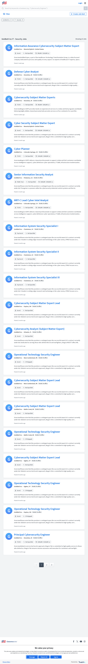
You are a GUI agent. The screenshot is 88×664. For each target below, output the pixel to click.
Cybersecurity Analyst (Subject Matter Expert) (39, 328)
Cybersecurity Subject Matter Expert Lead (37, 303)
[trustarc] (82, 662)
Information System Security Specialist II (36, 251)
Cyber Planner (22, 148)
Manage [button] (32, 657)
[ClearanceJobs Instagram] (84, 641)
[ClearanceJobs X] (77, 641)
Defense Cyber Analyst (26, 71)
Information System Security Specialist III (37, 277)
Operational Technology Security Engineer (37, 354)
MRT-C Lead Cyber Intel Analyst (31, 200)
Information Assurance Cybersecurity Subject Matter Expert (46, 46)
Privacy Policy (6, 662)
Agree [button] (56, 657)
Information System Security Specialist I (36, 226)
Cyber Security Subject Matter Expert (34, 123)
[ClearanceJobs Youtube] (81, 641)
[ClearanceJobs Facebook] (73, 641)
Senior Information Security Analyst (33, 174)
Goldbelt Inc (18, 49)
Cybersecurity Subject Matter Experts (34, 97)
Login (80, 3)
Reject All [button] (44, 657)
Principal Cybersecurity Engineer (32, 534)
